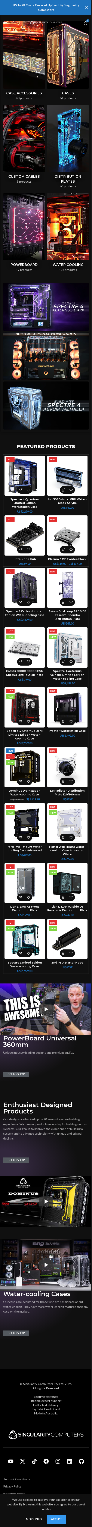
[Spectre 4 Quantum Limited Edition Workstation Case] (24, 476)
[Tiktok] (34, 1461)
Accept (56, 1519)
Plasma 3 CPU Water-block (67, 559)
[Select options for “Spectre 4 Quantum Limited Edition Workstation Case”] (21, 490)
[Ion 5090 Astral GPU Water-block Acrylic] (67, 476)
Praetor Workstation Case (67, 730)
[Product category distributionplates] (68, 148)
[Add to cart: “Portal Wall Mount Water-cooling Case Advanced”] (21, 837)
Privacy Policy (12, 1486)
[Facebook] (46, 1461)
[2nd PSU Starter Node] (67, 939)
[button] (63, 490)
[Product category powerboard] (24, 233)
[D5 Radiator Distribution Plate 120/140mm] (67, 767)
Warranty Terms (14, 1493)
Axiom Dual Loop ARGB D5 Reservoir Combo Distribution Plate (67, 615)
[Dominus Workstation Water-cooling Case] (24, 767)
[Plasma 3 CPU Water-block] (67, 535)
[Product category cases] (68, 62)
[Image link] (46, 1434)
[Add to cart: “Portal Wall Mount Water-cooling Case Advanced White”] (63, 837)
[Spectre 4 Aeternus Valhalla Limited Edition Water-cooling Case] (67, 647)
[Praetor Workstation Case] (67, 707)
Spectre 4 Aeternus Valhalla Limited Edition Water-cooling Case (67, 674)
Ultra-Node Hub (24, 559)
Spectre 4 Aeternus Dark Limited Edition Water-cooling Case (25, 734)
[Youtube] (10, 1461)
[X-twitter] (22, 1461)
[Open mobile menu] (5, 22)
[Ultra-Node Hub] (24, 535)
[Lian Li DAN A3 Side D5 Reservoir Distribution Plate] (67, 883)
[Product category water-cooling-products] (68, 233)
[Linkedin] (69, 1461)
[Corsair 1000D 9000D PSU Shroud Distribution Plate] (24, 647)
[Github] (81, 1461)
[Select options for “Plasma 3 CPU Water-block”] (63, 549)
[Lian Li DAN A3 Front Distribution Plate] (24, 883)
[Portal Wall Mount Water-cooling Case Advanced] (24, 823)
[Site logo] (46, 22)
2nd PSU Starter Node (67, 962)
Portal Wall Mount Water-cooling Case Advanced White (67, 850)
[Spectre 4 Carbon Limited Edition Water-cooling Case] (24, 588)
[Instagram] (57, 1461)
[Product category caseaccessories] (24, 62)
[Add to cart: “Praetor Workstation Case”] (63, 721)
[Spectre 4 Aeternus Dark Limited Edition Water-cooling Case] (24, 707)
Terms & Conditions (16, 1479)
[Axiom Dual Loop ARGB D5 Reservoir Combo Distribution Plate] (67, 588)
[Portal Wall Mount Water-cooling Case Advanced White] (67, 823)
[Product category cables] (24, 145)
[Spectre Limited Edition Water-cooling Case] (24, 939)
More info (34, 1519)
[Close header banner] (86, 7)
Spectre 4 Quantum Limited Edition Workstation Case (24, 503)
